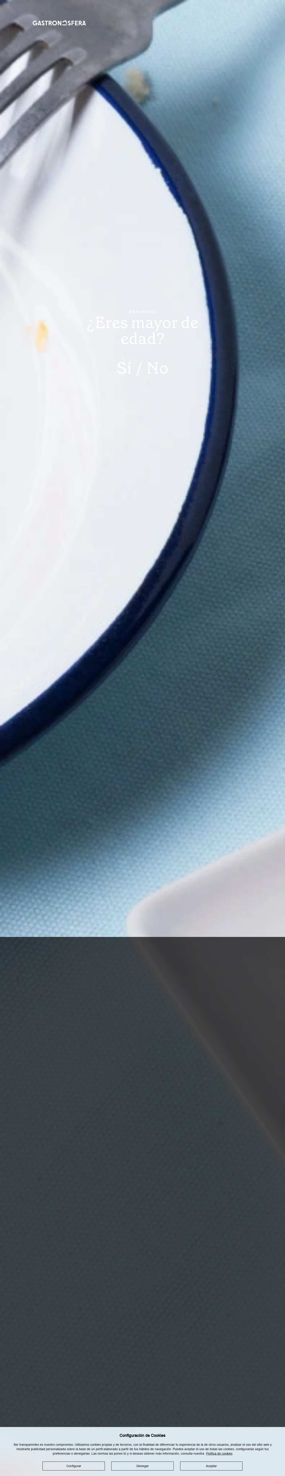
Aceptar (211, 1466)
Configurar (73, 1466)
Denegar (142, 1466)
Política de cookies (219, 1453)
